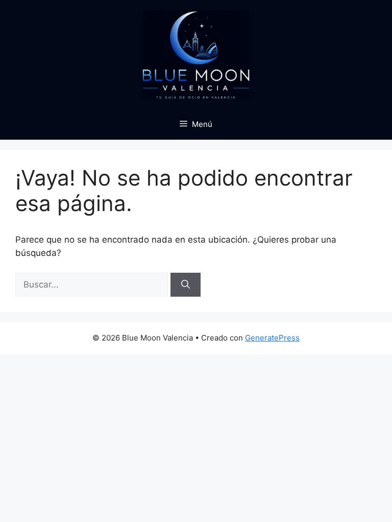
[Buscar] (185, 285)
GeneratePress (272, 338)
